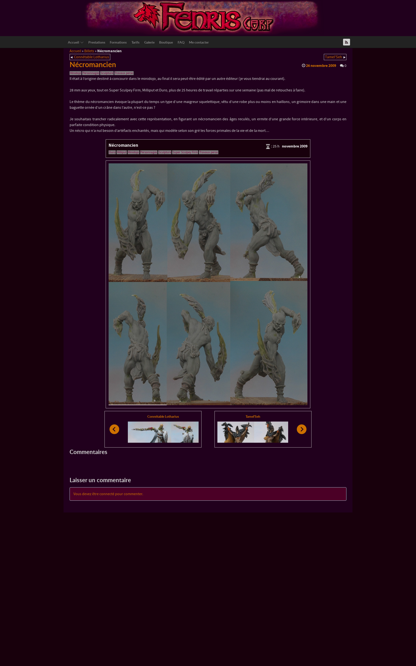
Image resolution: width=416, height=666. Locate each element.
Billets (89, 51)
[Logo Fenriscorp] (204, 17)
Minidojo (75, 73)
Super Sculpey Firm (185, 152)
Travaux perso (124, 73)
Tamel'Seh (333, 57)
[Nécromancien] (208, 284)
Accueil (75, 51)
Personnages (91, 73)
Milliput (121, 152)
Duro (112, 152)
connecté (106, 494)
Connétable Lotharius (91, 57)
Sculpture (107, 73)
